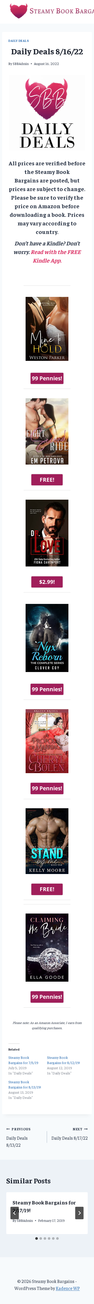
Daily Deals (18, 41)
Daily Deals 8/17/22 (69, 1134)
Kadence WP (68, 1288)
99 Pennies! (47, 378)
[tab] (36, 1238)
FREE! (47, 479)
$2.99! (47, 581)
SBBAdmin (21, 63)
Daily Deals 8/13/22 (18, 1137)
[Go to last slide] (14, 1213)
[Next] (79, 1213)
